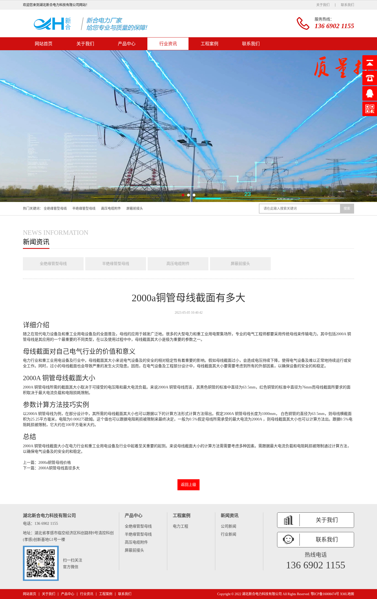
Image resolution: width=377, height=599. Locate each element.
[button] (183, 195)
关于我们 (323, 5)
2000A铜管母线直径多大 (59, 468)
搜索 (347, 209)
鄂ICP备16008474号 (325, 594)
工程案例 (209, 43)
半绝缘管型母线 (83, 209)
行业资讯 (168, 43)
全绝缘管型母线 (55, 209)
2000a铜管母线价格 (54, 462)
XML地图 (347, 594)
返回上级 (188, 485)
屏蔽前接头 (134, 209)
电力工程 (180, 526)
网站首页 (43, 43)
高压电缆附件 (111, 209)
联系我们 (347, 5)
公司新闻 (228, 526)
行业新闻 (228, 534)
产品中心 (127, 43)
